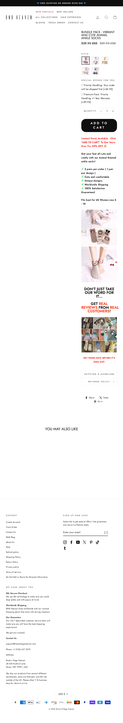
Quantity (90, 111)
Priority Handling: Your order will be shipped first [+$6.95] (98, 87)
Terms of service (13, 572)
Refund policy (12, 552)
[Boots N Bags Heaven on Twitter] (84, 542)
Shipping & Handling (99, 374)
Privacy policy (12, 566)
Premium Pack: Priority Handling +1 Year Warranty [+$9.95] (95, 98)
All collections (47, 17)
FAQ (8, 547)
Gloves (40, 22)
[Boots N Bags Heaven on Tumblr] (65, 548)
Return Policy (12, 561)
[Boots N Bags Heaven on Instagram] (65, 542)
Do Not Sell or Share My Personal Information (27, 576)
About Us (10, 542)
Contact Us (11, 532)
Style (85, 53)
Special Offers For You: (98, 80)
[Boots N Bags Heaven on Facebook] (71, 542)
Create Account (13, 522)
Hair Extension (71, 17)
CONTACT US (76, 22)
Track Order (11, 527)
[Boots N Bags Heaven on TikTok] (97, 542)
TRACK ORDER (56, 22)
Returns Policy (99, 381)
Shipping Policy (13, 556)
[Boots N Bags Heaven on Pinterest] (91, 542)
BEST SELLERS (65, 11)
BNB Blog (10, 537)
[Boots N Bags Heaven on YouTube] (78, 542)
